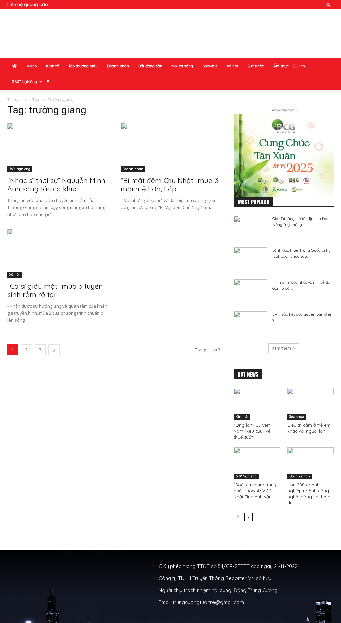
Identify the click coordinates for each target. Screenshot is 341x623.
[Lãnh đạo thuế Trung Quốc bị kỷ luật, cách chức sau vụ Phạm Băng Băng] (250, 259)
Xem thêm (281, 348)
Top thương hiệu (83, 65)
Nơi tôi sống (182, 65)
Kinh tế (52, 65)
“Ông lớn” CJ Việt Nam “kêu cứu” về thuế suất (252, 431)
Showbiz (209, 65)
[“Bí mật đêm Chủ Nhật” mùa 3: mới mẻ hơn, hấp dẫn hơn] (170, 147)
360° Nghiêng (24, 81)
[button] (329, 4)
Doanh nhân (118, 65)
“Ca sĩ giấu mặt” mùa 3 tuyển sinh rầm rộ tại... (55, 290)
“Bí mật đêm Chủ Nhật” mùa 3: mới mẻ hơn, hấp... (170, 184)
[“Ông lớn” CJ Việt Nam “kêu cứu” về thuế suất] (257, 404)
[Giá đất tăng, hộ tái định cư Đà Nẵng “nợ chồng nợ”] (250, 227)
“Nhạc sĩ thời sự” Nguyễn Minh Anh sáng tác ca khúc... (56, 184)
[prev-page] (238, 517)
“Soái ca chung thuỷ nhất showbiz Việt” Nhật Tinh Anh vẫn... (255, 490)
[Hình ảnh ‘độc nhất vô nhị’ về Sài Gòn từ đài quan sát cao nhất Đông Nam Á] (250, 291)
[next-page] (54, 349)
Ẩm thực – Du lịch (289, 65)
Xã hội (232, 65)
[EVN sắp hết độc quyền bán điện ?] (250, 323)
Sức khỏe (255, 65)
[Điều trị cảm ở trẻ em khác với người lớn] (310, 404)
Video (32, 65)
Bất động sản (150, 65)
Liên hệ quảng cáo (27, 4)
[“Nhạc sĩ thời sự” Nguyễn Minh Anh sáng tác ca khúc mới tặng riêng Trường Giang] (57, 147)
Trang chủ (16, 100)
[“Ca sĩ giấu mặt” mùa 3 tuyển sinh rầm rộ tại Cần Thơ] (57, 253)
